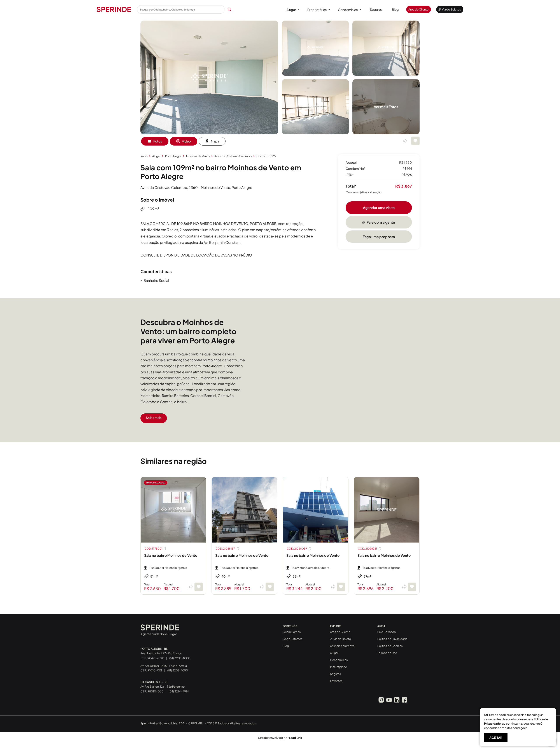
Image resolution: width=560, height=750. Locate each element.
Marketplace (338, 667)
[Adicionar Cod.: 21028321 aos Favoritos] (412, 587)
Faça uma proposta (379, 236)
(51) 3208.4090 (177, 670)
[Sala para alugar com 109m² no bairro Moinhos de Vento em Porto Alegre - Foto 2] (315, 74)
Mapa (215, 141)
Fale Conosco (386, 632)
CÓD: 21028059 (297, 548)
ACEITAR (495, 737)
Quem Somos (292, 632)
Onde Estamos (293, 639)
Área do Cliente (418, 9)
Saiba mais (153, 418)
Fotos (157, 141)
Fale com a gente (381, 222)
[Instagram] (381, 700)
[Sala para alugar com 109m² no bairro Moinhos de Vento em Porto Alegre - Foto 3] (386, 74)
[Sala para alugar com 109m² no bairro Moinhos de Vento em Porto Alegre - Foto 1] (209, 133)
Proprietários (317, 10)
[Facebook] (404, 700)
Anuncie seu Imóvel (342, 646)
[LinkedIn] (397, 700)
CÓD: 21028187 (225, 548)
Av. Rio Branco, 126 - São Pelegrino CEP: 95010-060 (162, 686)
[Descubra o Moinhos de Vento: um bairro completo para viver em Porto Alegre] (331, 312)
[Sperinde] (114, 9)
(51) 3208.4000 (179, 658)
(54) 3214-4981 (179, 691)
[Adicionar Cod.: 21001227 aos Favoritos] (415, 141)
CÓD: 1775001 (153, 548)
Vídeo (186, 141)
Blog (395, 9)
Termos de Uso (387, 653)
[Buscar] (229, 9)
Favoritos (336, 681)
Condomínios (348, 10)
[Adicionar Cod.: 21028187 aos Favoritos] (270, 587)
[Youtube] (389, 700)
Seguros (376, 9)
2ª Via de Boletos (449, 9)
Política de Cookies (390, 646)
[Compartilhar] (404, 141)
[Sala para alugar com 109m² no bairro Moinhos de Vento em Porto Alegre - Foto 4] (315, 133)
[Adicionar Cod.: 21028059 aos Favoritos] (341, 587)
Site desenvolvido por (280, 737)
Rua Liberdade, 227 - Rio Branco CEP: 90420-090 (161, 653)
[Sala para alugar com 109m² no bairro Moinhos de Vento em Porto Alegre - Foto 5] (386, 133)
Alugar (291, 10)
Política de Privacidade (392, 639)
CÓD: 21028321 (367, 548)
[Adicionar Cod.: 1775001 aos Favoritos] (198, 587)
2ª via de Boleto (340, 639)
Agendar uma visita (379, 207)
